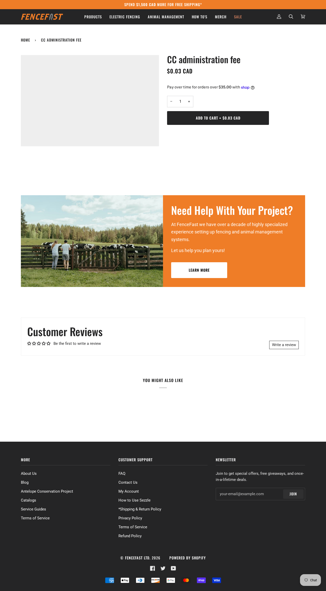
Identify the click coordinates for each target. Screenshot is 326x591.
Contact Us (128, 482)
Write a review (284, 345)
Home (25, 40)
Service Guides (33, 509)
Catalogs (28, 500)
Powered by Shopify (187, 557)
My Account (128, 491)
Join (293, 493)
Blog (25, 482)
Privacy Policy (130, 518)
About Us (29, 473)
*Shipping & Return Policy (139, 509)
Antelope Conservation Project (47, 491)
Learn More (199, 270)
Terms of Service (35, 518)
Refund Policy (130, 536)
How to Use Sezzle (134, 500)
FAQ (121, 473)
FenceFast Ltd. (138, 557)
